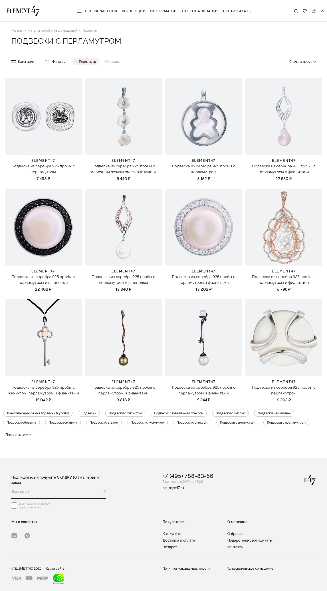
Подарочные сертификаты (249, 540)
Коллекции (134, 11)
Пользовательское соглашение (249, 568)
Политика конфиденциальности (186, 568)
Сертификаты (237, 11)
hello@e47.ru (173, 488)
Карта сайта (55, 568)
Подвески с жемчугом (147, 422)
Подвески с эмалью (230, 413)
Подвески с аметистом (237, 422)
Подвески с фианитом (125, 413)
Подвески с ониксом (192, 422)
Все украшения (100, 11)
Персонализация (200, 11)
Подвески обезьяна (21, 422)
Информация (164, 11)
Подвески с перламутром (286, 422)
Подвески (88, 413)
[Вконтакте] (14, 535)
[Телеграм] (27, 535)
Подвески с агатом (104, 422)
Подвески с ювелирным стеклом (178, 413)
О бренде (235, 534)
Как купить (172, 534)
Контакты (235, 547)
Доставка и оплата (179, 540)
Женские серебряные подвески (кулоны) (38, 413)
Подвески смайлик (63, 422)
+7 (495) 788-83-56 (188, 476)
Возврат (170, 547)
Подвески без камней (274, 413)
